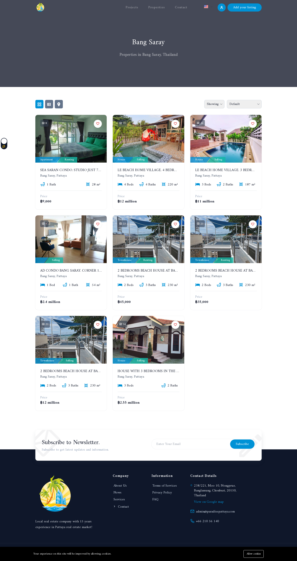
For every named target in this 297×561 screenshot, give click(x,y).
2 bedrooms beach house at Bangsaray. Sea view (163, 271)
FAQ (155, 499)
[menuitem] (199, 16)
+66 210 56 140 (207, 521)
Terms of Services (164, 486)
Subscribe (242, 444)
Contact (181, 7)
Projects (132, 7)
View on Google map (209, 502)
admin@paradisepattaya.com (215, 512)
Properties (156, 7)
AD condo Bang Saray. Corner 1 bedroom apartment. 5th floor (100, 271)
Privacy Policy (162, 493)
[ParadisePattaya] (40, 7)
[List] (49, 104)
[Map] (59, 104)
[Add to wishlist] (98, 124)
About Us (120, 486)
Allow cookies (254, 553)
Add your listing (244, 7)
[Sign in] (222, 7)
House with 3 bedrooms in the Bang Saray (157, 371)
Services (119, 499)
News (117, 493)
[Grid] (39, 104)
